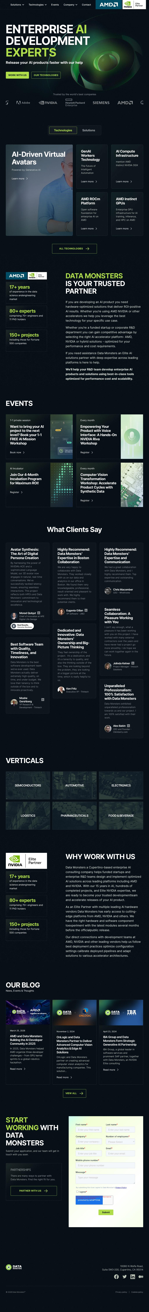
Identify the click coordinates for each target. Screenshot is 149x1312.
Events (55, 4)
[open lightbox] (22, 626)
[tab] (63, 130)
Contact (86, 4)
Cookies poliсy (137, 1292)
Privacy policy (121, 1292)
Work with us (17, 75)
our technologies (46, 75)
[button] (17, 4)
